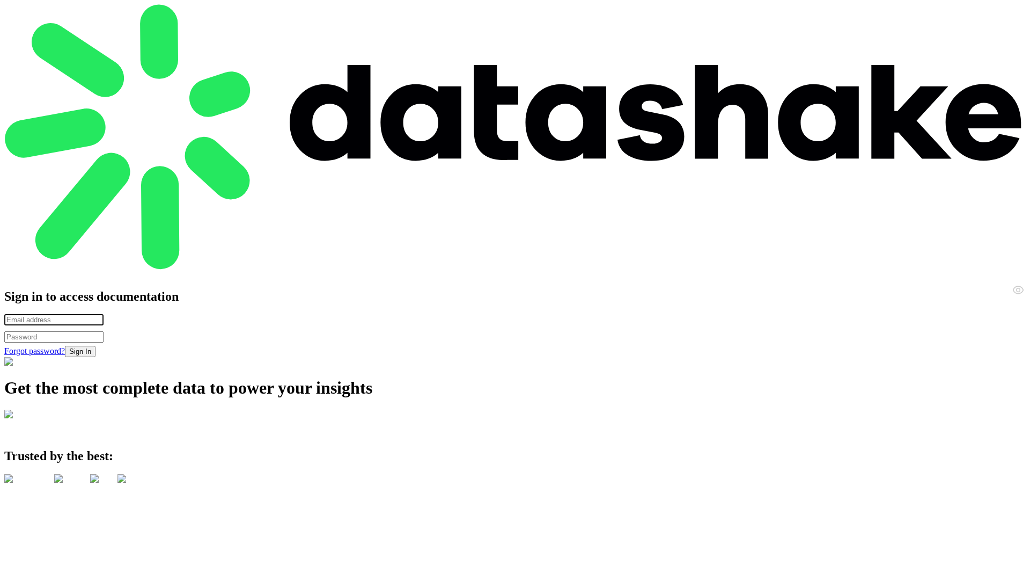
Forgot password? (34, 351)
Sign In (80, 351)
